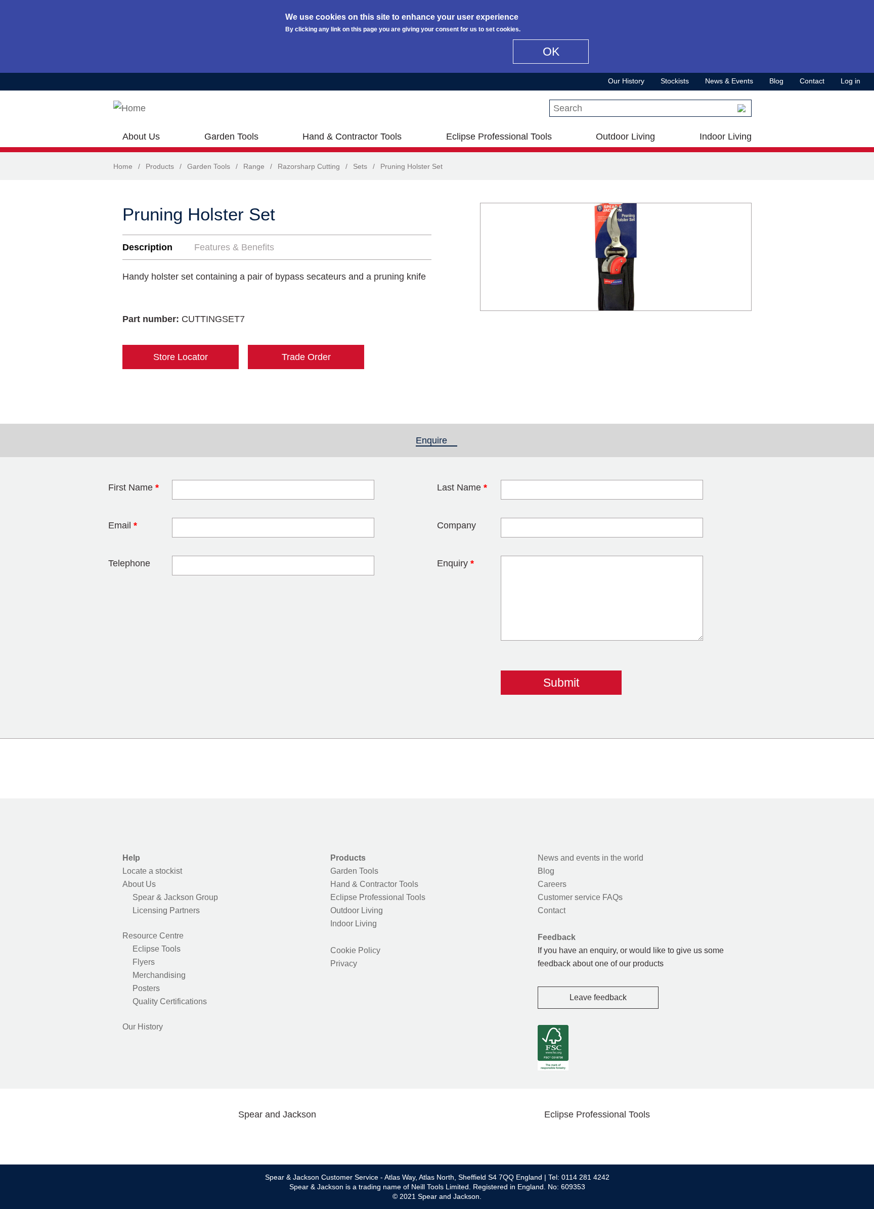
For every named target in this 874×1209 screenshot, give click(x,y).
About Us (141, 136)
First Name (133, 487)
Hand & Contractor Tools (352, 136)
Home (123, 166)
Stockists (675, 81)
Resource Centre (153, 935)
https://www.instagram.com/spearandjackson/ (261, 1138)
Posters (146, 988)
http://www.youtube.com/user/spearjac (325, 1138)
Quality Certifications (170, 1001)
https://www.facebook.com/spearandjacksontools (197, 1138)
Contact (812, 81)
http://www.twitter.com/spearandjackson (229, 1138)
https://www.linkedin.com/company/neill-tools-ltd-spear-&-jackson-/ (293, 1138)
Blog (776, 81)
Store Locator (180, 357)
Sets (360, 166)
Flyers (144, 962)
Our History (626, 81)
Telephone (129, 563)
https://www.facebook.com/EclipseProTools (549, 1138)
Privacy (343, 963)
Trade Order (306, 357)
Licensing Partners (166, 910)
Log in (850, 81)
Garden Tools (231, 136)
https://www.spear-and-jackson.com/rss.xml (358, 1138)
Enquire (436, 440)
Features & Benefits (234, 247)
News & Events (729, 81)
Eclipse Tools (157, 949)
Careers (552, 884)
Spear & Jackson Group (175, 897)
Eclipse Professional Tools (499, 136)
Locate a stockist (152, 871)
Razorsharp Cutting (309, 166)
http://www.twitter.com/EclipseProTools (581, 1138)
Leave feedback (598, 997)
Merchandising (159, 975)
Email (122, 525)
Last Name (462, 487)
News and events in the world (590, 858)
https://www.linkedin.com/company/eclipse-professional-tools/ (645, 1138)
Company (456, 525)
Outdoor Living (625, 136)
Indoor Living (726, 136)
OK (551, 51)
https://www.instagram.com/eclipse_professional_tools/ (613, 1138)
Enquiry (455, 563)
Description (147, 247)
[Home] (129, 108)
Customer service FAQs (580, 897)
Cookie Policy (355, 950)
